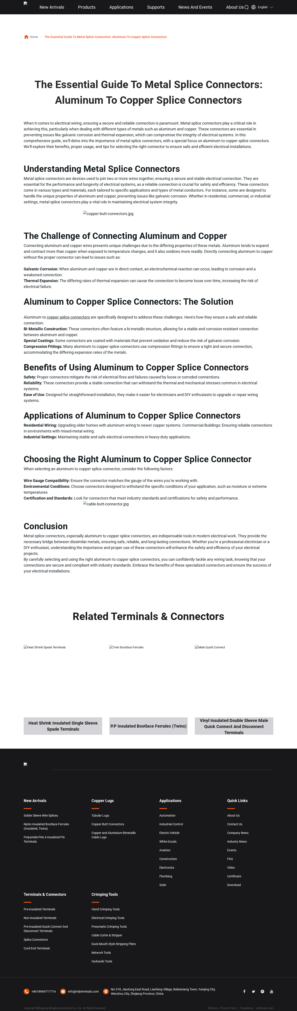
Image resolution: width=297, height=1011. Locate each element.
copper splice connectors (68, 317)
